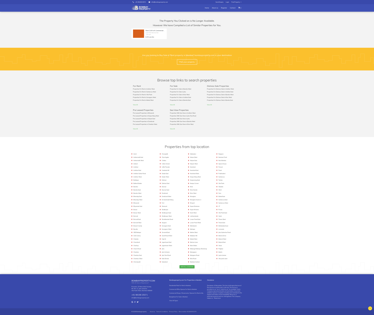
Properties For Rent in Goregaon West (144, 97)
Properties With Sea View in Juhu (180, 118)
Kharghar (193, 196)
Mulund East (222, 242)
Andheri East (137, 170)
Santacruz (221, 177)
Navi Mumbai (222, 160)
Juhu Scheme (166, 252)
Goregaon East (166, 226)
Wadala (220, 186)
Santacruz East (222, 200)
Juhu (163, 249)
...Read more (217, 298)
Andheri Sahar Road (139, 173)
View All (135, 105)
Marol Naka (193, 245)
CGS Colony (137, 235)
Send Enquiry (219, 2)
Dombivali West (166, 196)
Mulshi (220, 252)
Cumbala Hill (165, 170)
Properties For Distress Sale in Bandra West (220, 94)
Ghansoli (164, 206)
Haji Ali (164, 239)
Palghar (220, 249)
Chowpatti (165, 154)
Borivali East (137, 219)
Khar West (193, 193)
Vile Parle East (222, 213)
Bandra (135, 186)
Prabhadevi (221, 173)
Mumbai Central (194, 262)
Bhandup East (137, 196)
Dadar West (165, 177)
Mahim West (194, 232)
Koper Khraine (194, 209)
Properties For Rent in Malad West (143, 100)
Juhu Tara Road (166, 255)
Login (227, 2)
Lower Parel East (195, 219)
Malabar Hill (193, 235)
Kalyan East (193, 160)
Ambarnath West (138, 160)
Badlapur (136, 180)
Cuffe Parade (166, 167)
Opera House (222, 164)
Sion (219, 193)
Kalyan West (194, 164)
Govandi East (166, 232)
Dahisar (164, 180)
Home (207, 8)
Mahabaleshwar (223, 226)
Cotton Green (166, 164)
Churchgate (165, 157)
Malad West (193, 239)
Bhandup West (137, 200)
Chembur (136, 252)
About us (215, 8)
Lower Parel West (195, 222)
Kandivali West (194, 173)
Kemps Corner (194, 183)
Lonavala (221, 229)
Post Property (235, 2)
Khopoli (192, 203)
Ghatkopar (165, 209)
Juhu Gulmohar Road (224, 232)
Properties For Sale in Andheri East (180, 97)
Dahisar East (165, 183)
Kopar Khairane (194, 206)
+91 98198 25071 (140, 2)
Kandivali (193, 167)
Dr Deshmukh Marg (167, 200)
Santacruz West (223, 203)
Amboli (135, 164)
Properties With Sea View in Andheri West (182, 113)
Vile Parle (221, 183)
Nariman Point (222, 157)
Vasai (220, 245)
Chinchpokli (136, 262)
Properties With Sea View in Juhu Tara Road (183, 116)
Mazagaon (193, 252)
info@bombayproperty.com (159, 2)
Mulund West (222, 239)
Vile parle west (222, 258)
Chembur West (137, 258)
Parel (220, 170)
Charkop (136, 245)
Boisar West (137, 213)
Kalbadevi (193, 154)
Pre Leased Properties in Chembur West (145, 124)
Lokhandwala (194, 216)
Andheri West (137, 177)
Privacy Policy (173, 311)
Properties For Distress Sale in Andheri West (220, 89)
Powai (220, 209)
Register (224, 8)
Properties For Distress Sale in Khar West (219, 97)
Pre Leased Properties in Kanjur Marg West (146, 116)
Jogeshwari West (167, 245)
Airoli (135, 154)
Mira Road (193, 258)
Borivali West (137, 222)
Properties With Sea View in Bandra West (182, 121)
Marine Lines (194, 242)
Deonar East (165, 190)
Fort (163, 203)
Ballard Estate (137, 183)
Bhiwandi (136, 203)
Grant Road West (167, 235)
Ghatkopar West (167, 216)
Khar (191, 186)
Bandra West (137, 193)
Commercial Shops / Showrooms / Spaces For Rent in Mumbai (187, 293)
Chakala (135, 239)
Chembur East (137, 255)
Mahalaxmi (193, 226)
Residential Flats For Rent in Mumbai (180, 285)
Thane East (221, 222)
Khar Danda (193, 190)
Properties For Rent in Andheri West (144, 89)
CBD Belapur (137, 232)
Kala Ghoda (165, 258)
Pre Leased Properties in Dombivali (143, 121)
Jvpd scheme (222, 255)
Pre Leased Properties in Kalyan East (144, 118)
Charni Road (137, 249)
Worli (220, 190)
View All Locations (187, 266)
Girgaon (164, 222)
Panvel (220, 167)
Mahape (192, 229)
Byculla (135, 229)
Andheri (135, 167)
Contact (233, 8)
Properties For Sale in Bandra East (180, 100)
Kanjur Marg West (195, 177)
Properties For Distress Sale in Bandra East (220, 100)
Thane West (222, 219)
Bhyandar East (137, 206)
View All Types (173, 300)
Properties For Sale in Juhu (178, 92)
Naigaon (221, 154)
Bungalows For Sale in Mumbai (178, 297)
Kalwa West (193, 157)
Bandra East (137, 190)
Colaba (164, 160)
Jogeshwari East (166, 242)
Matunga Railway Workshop (198, 249)
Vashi (220, 216)
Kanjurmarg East (195, 180)
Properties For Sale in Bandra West (180, 89)
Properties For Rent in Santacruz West (144, 92)
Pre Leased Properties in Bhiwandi (143, 113)
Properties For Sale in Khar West (180, 94)
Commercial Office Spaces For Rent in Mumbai (183, 289)
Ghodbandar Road (167, 219)
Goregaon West (166, 229)
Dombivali (165, 193)
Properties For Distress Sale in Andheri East (220, 92)
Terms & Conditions (162, 311)
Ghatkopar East (166, 213)
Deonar (164, 186)
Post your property (187, 62)
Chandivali (136, 242)
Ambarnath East (138, 157)
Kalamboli (165, 262)
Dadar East (165, 173)
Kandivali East (194, 170)
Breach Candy (137, 226)
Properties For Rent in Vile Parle (142, 94)
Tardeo (220, 180)
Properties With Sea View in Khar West (181, 124)
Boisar (135, 209)
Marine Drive (222, 235)
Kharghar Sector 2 (195, 200)
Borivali (135, 216)
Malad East (221, 196)
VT (219, 206)
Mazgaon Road (194, 255)
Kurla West (193, 213)
